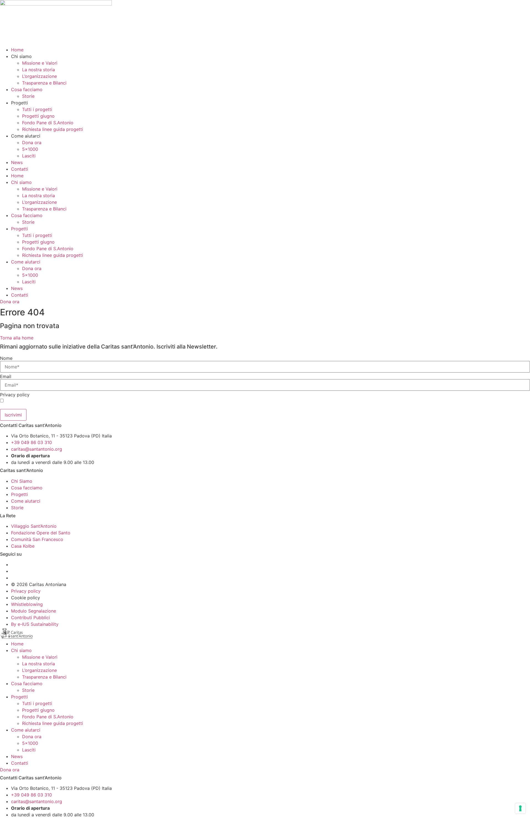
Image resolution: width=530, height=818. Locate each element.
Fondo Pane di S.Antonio (47, 122)
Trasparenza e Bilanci (44, 83)
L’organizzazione (39, 76)
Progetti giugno (38, 116)
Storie (28, 96)
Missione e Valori (39, 63)
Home (17, 49)
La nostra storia (38, 69)
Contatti (19, 169)
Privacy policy (15, 394)
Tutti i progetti (37, 109)
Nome (6, 358)
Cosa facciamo (27, 89)
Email (5, 376)
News (17, 162)
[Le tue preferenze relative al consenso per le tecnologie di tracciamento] (520, 808)
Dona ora (31, 142)
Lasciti (29, 156)
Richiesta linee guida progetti (52, 129)
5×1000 (30, 149)
